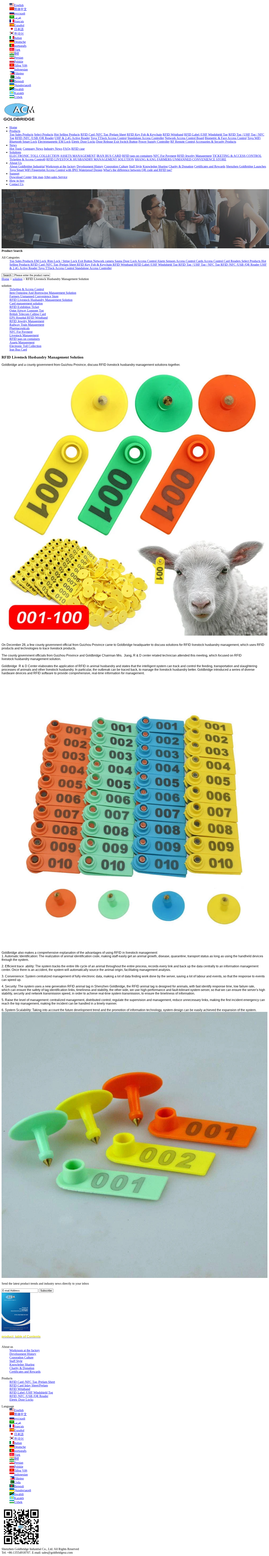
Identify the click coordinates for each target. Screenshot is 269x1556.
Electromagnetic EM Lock (54, 141)
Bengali (19, 81)
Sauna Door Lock (126, 261)
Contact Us (16, 184)
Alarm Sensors (166, 261)
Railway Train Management (26, 324)
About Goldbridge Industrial (27, 166)
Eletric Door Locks (83, 141)
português (20, 45)
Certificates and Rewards (209, 166)
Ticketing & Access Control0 (27, 159)
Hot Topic (15, 148)
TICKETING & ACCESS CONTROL (237, 155)
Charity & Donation (181, 166)
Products (14, 131)
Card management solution (26, 303)
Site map (37, 177)
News (13, 145)
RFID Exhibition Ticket (24, 307)
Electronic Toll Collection (25, 346)
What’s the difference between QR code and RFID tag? (137, 170)
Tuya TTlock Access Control (109, 138)
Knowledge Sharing (155, 166)
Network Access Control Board (184, 138)
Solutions (15, 152)
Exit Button (85, 261)
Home (13, 127)
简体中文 (20, 9)
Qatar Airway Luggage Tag (26, 310)
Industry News (53, 148)
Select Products (43, 134)
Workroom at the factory (60, 166)
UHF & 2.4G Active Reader (72, 138)
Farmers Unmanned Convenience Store (33, 296)
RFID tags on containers (137, 155)
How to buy (16, 180)
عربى (17, 17)
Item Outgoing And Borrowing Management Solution (42, 292)
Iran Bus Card (18, 349)
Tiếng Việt (20, 65)
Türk (17, 49)
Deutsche (20, 42)
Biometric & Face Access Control (226, 138)
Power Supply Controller (154, 141)
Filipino (19, 73)
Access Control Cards (190, 261)
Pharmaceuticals (19, 328)
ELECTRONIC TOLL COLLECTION (34, 155)
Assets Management (21, 342)
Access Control (147, 261)
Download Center (20, 177)
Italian (18, 38)
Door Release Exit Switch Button (117, 141)
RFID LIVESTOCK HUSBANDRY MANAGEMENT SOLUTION (90, 159)
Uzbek (18, 97)
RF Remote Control (182, 141)
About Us (15, 163)
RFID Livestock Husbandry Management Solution (40, 300)
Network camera (104, 261)
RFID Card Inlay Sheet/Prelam (28, 1385)
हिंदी (16, 53)
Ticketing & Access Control (26, 289)
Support (14, 173)
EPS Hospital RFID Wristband (28, 317)
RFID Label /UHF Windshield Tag (206, 134)
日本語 (19, 29)
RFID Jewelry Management (194, 155)
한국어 (19, 33)
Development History (90, 166)
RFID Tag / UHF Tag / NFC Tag (199, 264)
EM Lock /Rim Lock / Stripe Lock (56, 261)
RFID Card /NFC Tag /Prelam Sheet (103, 134)
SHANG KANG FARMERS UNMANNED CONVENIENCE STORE (180, 159)
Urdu (17, 77)
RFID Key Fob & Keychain (144, 134)
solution (17, 279)
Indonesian (21, 69)
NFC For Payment (164, 155)
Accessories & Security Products (216, 141)
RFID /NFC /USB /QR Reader (34, 138)
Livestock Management (24, 335)
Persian (18, 57)
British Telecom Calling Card (27, 314)
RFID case (78, 148)
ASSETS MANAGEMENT (78, 155)
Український (22, 85)
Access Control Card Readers (222, 261)
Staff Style (135, 166)
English (19, 5)
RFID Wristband (173, 134)
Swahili (19, 89)
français (19, 21)
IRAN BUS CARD (108, 155)
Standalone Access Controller (145, 138)
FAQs (66, 148)
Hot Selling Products (67, 134)
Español (19, 25)
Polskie (18, 61)
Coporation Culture (116, 166)
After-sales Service (55, 177)
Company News (33, 148)
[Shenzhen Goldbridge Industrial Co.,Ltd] (19, 120)
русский (19, 13)
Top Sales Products (21, 134)
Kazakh (19, 93)
